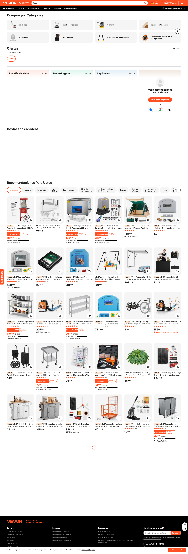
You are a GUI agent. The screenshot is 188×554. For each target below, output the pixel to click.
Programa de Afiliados (59, 537)
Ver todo (44, 73)
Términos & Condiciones (106, 534)
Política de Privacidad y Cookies (152, 539)
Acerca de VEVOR (104, 531)
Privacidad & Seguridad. (88, 550)
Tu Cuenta (10, 540)
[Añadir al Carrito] (30, 220)
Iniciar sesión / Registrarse (160, 99)
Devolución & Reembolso (15, 534)
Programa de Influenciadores (61, 540)
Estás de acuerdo (177, 550)
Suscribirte (175, 533)
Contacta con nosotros (14, 531)
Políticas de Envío (12, 543)
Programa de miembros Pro (61, 534)
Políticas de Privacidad (105, 537)
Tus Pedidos (11, 537)
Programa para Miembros (60, 531)
